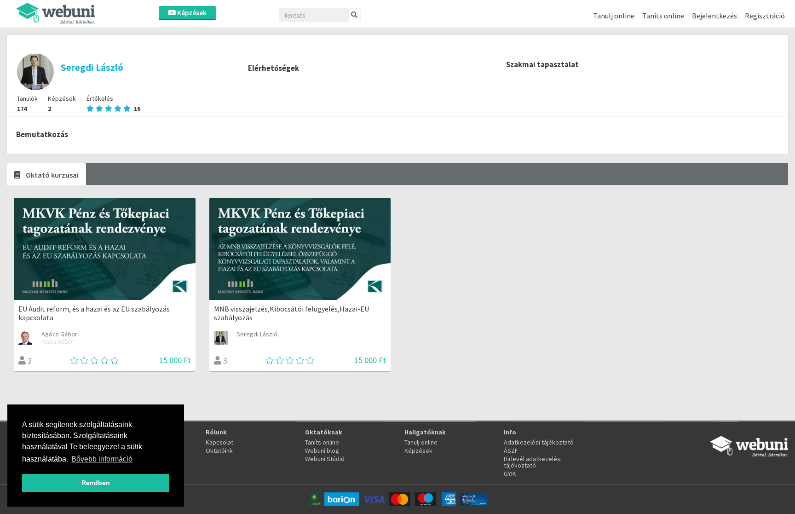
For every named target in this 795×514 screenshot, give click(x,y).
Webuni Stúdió (325, 459)
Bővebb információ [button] (101, 459)
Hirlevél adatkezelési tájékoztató (533, 462)
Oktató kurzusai (51, 174)
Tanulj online (613, 15)
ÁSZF (511, 450)
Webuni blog (322, 450)
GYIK (510, 473)
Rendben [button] (95, 482)
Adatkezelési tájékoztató (539, 442)
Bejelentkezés (714, 15)
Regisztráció (765, 15)
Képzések (191, 12)
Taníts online (663, 15)
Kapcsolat (219, 442)
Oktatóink (219, 450)
